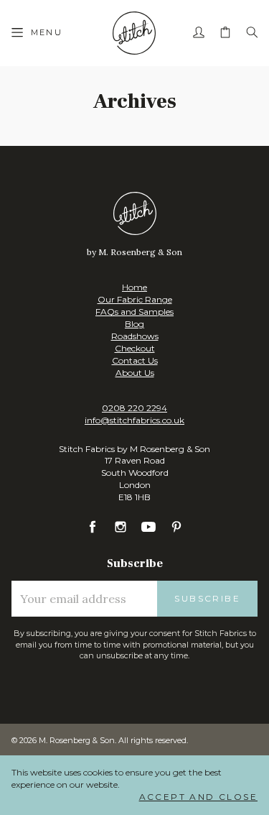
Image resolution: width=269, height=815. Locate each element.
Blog (134, 323)
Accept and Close (198, 796)
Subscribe (207, 598)
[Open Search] (252, 33)
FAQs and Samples (134, 311)
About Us (134, 372)
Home (134, 287)
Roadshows (135, 336)
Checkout (135, 348)
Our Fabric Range (135, 299)
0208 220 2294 (134, 407)
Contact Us (135, 360)
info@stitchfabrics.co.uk (134, 420)
